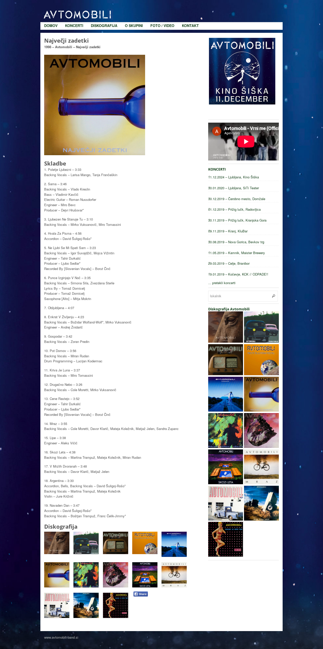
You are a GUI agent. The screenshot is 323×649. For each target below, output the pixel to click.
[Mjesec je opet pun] (225, 555)
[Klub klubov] (225, 373)
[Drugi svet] (261, 446)
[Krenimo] (225, 519)
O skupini (134, 5)
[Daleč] (225, 341)
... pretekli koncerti (221, 282)
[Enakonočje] (225, 410)
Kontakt (190, 5)
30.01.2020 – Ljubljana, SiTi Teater (233, 187)
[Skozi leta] (225, 482)
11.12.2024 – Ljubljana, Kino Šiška (233, 177)
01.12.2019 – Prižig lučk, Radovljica (234, 209)
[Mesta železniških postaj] (261, 373)
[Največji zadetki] (261, 410)
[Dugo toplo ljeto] (261, 519)
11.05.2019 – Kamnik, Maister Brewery (236, 252)
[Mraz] (261, 482)
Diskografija (104, 5)
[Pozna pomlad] (261, 341)
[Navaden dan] (225, 446)
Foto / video (162, 5)
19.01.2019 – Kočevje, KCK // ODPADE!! (238, 274)
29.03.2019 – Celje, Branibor (229, 263)
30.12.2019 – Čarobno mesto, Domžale (236, 198)
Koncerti (74, 5)
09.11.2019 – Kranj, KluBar (228, 231)
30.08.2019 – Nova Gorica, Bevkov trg (236, 241)
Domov (50, 5)
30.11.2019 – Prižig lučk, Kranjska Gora (237, 220)
